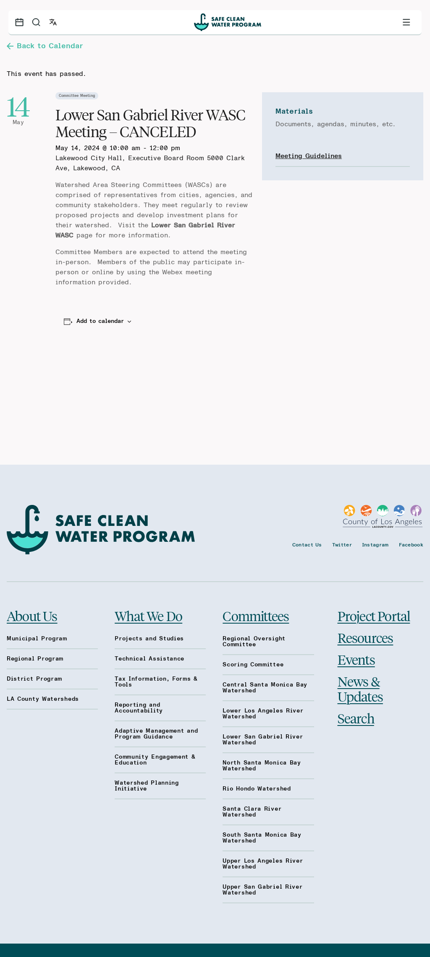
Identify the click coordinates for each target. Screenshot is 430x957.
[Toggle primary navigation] (406, 22)
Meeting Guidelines (308, 156)
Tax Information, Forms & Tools (156, 682)
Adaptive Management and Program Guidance (156, 734)
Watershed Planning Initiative (147, 786)
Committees (256, 615)
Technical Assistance (149, 659)
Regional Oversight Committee (254, 642)
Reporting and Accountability (139, 708)
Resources (365, 637)
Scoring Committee (253, 665)
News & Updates (360, 688)
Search (356, 718)
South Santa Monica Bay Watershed (262, 838)
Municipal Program (37, 639)
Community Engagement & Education (155, 760)
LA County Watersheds (43, 699)
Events (356, 659)
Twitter (342, 544)
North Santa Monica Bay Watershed (262, 766)
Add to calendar (100, 321)
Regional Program (35, 659)
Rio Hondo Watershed (257, 789)
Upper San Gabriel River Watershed (262, 890)
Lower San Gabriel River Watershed (263, 740)
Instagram (375, 544)
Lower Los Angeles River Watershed (263, 714)
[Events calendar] (19, 22)
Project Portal (374, 615)
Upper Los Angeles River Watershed (263, 864)
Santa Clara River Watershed (252, 812)
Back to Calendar (50, 46)
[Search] (36, 22)
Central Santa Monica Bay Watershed (265, 688)
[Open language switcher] (53, 22)
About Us (32, 615)
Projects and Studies (149, 639)
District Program (34, 679)
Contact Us (307, 544)
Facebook (411, 544)
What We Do (148, 615)
